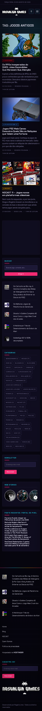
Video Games (12, 442)
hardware (20, 380)
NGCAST (5, 636)
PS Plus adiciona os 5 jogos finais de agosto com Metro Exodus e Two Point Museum (16, 531)
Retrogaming (12, 424)
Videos (26, 442)
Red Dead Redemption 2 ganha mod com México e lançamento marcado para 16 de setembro (17, 544)
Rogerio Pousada (22, 86)
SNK (8, 433)
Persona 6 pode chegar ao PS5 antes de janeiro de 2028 (17, 519)
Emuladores (11, 376)
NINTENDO (11, 407)
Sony (17, 433)
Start (21, 274)
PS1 (22, 415)
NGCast (8, 188)
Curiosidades (24, 372)
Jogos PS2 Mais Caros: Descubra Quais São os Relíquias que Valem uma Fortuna (19, 131)
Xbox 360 (19, 446)
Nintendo (9, 60)
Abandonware (12, 359)
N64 (32, 398)
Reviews (25, 424)
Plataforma (11, 415)
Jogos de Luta (13, 389)
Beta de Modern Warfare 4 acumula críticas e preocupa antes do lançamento (16, 524)
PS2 (31, 415)
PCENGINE (10, 411)
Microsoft (11, 398)
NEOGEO (10, 402)
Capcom (18, 367)
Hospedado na (12, 652)
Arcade (25, 359)
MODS (23, 398)
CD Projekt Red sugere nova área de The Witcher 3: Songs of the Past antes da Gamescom (18, 537)
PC (21, 407)
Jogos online (29, 389)
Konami (9, 394)
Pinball (22, 411)
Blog (31, 363)
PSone (9, 420)
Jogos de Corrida (13, 385)
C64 (8, 367)
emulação (26, 376)
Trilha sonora (13, 437)
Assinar (10, 471)
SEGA (17, 429)
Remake (20, 420)
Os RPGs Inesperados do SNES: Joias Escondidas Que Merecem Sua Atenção (16, 67)
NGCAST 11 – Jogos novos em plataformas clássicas (16, 194)
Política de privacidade (10, 646)
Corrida (10, 372)
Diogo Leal (18, 211)
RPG (8, 429)
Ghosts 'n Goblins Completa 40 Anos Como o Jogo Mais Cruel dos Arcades (25, 316)
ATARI (9, 363)
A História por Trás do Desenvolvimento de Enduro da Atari (25, 328)
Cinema (29, 367)
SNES (27, 429)
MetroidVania (23, 394)
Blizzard (19, 363)
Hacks (9, 380)
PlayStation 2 (11, 124)
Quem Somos (7, 641)
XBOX (9, 446)
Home (4, 627)
